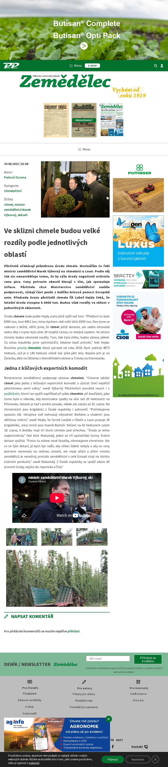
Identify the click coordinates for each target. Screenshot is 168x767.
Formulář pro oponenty (84, 707)
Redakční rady (84, 700)
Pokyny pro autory (84, 694)
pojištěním (11, 393)
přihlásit (74, 631)
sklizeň (22, 215)
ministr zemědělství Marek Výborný (17, 209)
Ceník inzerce (138, 694)
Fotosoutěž (30, 713)
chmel (8, 204)
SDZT (119, 740)
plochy (29, 348)
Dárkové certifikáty (29, 700)
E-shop (29, 706)
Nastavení (138, 759)
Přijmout (113, 759)
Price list (138, 700)
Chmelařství (13, 191)
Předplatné (29, 693)
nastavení (34, 763)
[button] (148, 659)
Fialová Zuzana (15, 177)
